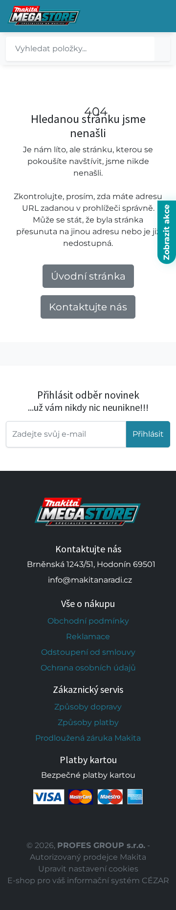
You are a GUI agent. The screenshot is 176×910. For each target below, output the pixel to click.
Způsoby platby (88, 722)
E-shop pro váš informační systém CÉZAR (88, 880)
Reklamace (88, 636)
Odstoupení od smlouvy (88, 652)
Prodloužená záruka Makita (88, 738)
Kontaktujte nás (88, 307)
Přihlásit (148, 434)
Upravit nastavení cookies (88, 868)
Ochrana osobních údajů (88, 667)
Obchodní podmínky (88, 621)
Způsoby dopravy (88, 706)
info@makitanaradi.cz (90, 580)
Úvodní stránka (88, 276)
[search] (162, 49)
